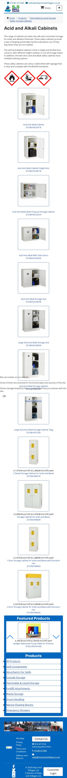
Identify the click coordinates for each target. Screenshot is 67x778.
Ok (4, 396)
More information (33, 401)
